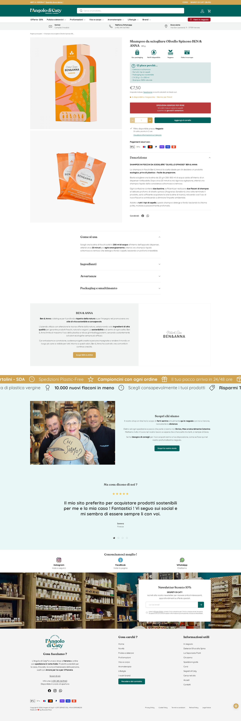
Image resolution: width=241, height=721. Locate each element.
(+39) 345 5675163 (59, 681)
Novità (121, 648)
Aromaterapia (114, 19)
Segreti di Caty (190, 671)
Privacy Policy (159, 611)
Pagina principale (36, 33)
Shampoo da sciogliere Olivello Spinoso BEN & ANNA (59, 33)
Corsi (186, 666)
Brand (145, 19)
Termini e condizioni (178, 707)
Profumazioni (76, 19)
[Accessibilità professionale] (235, 705)
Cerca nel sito (190, 675)
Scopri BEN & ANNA (84, 355)
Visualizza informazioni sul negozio (147, 135)
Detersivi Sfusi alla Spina (194, 648)
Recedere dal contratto (131, 681)
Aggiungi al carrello (182, 120)
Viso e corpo (95, 19)
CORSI (185, 2)
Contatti (187, 684)
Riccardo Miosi (47, 710)
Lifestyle (132, 19)
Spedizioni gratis (191, 662)
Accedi (186, 680)
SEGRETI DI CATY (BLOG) (200, 2)
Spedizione (147, 92)
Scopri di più (55, 676)
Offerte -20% (37, 19)
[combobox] (130, 10)
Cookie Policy (163, 707)
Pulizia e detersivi (55, 19)
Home (121, 644)
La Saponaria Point (192, 653)
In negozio (188, 644)
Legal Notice (206, 707)
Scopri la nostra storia (167, 448)
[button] (209, 11)
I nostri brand (124, 675)
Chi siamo (188, 657)
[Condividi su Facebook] (142, 215)
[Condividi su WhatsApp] (147, 215)
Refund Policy (193, 707)
